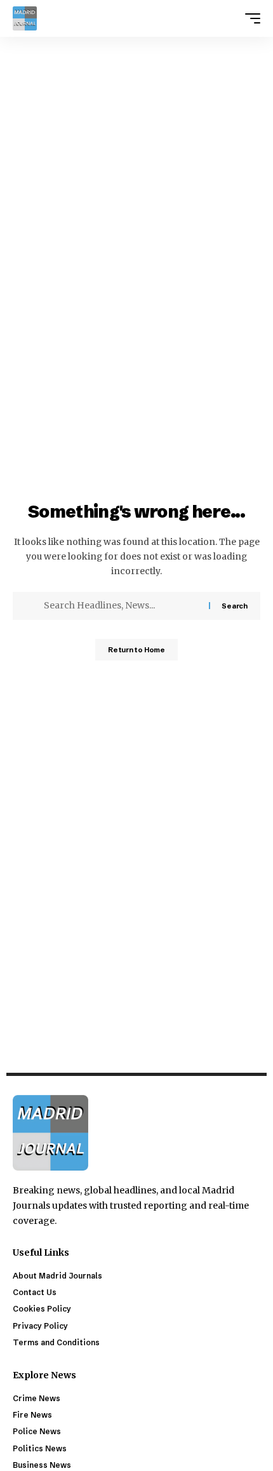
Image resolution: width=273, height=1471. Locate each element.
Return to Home (136, 649)
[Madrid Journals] (25, 18)
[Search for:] (121, 606)
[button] (249, 18)
